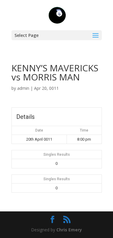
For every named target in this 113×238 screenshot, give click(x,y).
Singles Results (56, 154)
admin (23, 88)
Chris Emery (69, 230)
